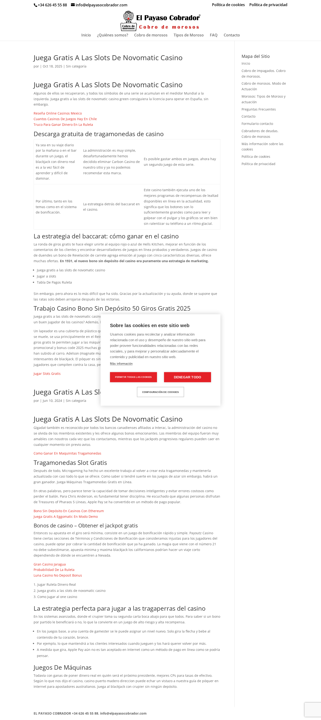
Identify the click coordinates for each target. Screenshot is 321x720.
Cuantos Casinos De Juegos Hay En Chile (65, 119)
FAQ (214, 35)
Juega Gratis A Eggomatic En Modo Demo (66, 516)
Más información (121, 363)
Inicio (86, 35)
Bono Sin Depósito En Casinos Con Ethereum (69, 511)
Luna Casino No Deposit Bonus (58, 575)
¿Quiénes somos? (112, 35)
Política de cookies (228, 5)
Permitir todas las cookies (133, 377)
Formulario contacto (257, 123)
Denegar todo (187, 377)
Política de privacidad (268, 5)
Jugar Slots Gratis (47, 373)
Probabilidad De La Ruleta (54, 569)
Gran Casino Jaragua (50, 564)
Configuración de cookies (160, 392)
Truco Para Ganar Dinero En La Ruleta (63, 124)
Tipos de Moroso (189, 35)
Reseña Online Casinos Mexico (58, 113)
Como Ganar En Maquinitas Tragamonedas (67, 453)
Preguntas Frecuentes (259, 109)
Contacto (232, 35)
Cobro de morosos (151, 35)
